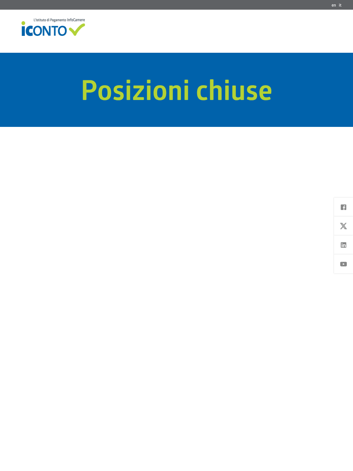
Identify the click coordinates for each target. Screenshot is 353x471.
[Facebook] (343, 207)
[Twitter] (343, 226)
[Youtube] (343, 263)
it (340, 5)
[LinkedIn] (343, 245)
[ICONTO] (53, 27)
